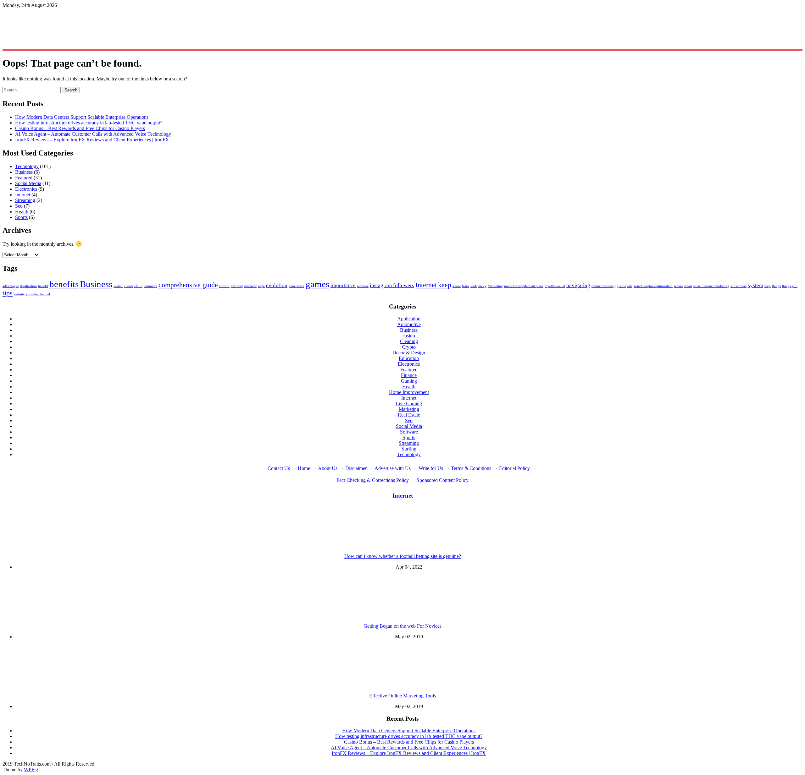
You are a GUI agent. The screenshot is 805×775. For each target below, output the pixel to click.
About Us (327, 468)
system (755, 285)
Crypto (409, 347)
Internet (22, 194)
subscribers (738, 286)
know (456, 286)
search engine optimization (653, 286)
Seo (19, 206)
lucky (482, 286)
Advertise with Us (393, 468)
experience (296, 286)
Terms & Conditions (471, 468)
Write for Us (431, 468)
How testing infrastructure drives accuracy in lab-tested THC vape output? (88, 122)
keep (444, 285)
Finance (409, 375)
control (224, 286)
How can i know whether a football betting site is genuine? (402, 556)
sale (629, 286)
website (19, 294)
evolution (276, 285)
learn (465, 286)
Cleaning (409, 341)
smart (688, 286)
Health (21, 211)
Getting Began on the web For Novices (402, 626)
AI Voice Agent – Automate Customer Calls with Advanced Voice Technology (93, 134)
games (317, 284)
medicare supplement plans (523, 286)
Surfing (409, 448)
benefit (43, 286)
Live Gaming (409, 403)
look (473, 286)
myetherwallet (555, 286)
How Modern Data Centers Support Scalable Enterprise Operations (81, 117)
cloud (138, 286)
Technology (27, 166)
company (150, 286)
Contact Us (279, 468)
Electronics (26, 189)
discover (250, 286)
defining (237, 286)
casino (118, 286)
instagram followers (392, 285)
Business (24, 172)
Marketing (495, 286)
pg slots (620, 286)
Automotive (409, 324)
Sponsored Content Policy (443, 480)
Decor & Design (408, 352)
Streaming (25, 200)
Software (409, 431)
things (776, 286)
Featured (23, 177)
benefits (64, 284)
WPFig (31, 769)
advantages (11, 286)
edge (261, 286)
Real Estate (409, 415)
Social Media (28, 183)
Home (304, 468)
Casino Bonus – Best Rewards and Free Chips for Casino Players (80, 128)
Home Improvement (409, 392)
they (767, 286)
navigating (578, 285)
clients (128, 286)
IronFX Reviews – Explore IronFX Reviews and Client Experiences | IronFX (92, 139)
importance (343, 285)
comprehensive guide (188, 285)
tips (8, 293)
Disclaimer (356, 468)
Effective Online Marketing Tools (402, 695)
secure (678, 286)
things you (789, 286)
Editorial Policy (514, 468)
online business (602, 286)
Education (409, 358)
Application (28, 286)
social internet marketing (711, 286)
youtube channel (38, 294)
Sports (21, 217)
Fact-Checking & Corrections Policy (372, 480)
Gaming (409, 381)
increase (363, 286)
